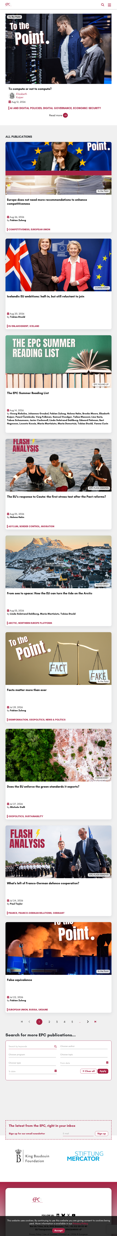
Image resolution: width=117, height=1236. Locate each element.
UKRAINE (43, 1009)
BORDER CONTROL (30, 526)
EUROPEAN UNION (40, 229)
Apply (103, 1071)
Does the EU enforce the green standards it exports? (43, 786)
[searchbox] (84, 1046)
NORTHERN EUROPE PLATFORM (35, 623)
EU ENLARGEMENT (18, 326)
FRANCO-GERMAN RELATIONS (35, 913)
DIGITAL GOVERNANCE (57, 108)
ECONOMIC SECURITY (87, 108)
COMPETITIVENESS (19, 229)
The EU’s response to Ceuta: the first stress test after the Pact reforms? (56, 496)
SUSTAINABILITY (34, 816)
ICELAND (34, 326)
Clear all (89, 1071)
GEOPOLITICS (36, 719)
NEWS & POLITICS (56, 719)
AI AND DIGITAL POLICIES (26, 108)
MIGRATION (47, 526)
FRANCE (12, 913)
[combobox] (84, 1047)
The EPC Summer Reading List (28, 393)
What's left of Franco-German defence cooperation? (43, 883)
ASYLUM (13, 526)
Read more (55, 115)
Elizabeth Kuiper (21, 95)
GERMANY (59, 913)
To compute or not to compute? (30, 89)
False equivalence (19, 980)
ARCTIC (12, 623)
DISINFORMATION (18, 719)
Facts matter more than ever (27, 690)
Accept (58, 1230)
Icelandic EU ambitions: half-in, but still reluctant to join (45, 296)
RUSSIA (33, 1009)
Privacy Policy (80, 1223)
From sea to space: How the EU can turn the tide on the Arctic (49, 593)
